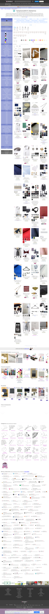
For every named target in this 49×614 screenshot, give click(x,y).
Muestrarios (30, 596)
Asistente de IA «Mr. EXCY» (19, 596)
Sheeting (30, 595)
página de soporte (26, 348)
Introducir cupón (19, 595)
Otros (41, 594)
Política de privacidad (40, 609)
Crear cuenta (26, 64)
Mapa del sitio (41, 595)
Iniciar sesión (41, 1)
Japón (42, 604)
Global (7, 604)
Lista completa (26, 471)
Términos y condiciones (30, 609)
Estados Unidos (11, 604)
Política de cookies (17, 612)
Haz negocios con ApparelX (8, 594)
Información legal (35, 609)
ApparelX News (19, 597)
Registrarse (36, 1)
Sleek (30, 594)
